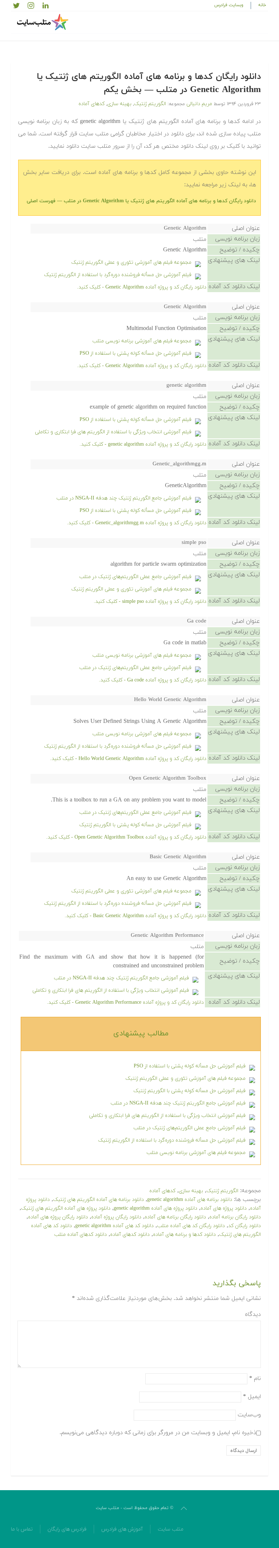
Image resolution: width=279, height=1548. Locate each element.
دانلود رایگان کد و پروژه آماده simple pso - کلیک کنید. (150, 601)
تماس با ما (22, 1529)
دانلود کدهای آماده (130, 1234)
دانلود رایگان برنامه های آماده (175, 1217)
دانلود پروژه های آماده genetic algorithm (155, 1208)
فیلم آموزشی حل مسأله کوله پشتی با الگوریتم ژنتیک (135, 824)
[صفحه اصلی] (43, 22)
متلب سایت (170, 1529)
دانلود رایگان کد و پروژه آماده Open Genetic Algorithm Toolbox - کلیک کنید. (126, 837)
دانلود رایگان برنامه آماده (235, 1217)
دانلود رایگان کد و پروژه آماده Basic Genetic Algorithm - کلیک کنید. (135, 915)
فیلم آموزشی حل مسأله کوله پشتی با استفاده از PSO (135, 353)
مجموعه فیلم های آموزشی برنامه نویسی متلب (141, 341)
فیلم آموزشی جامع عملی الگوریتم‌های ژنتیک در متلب (135, 576)
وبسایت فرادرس (228, 5)
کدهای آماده (91, 103)
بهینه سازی (119, 103)
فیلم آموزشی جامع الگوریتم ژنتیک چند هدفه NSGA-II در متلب (123, 498)
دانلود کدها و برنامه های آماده (184, 1234)
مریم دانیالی (199, 103)
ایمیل (252, 1397)
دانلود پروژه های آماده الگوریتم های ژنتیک (65, 1208)
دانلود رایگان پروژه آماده (116, 1217)
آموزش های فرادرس (122, 1529)
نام (255, 1378)
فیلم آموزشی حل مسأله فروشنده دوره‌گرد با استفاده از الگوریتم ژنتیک (117, 274)
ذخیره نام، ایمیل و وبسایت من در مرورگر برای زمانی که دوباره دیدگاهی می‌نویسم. (158, 1433)
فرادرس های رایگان (67, 1529)
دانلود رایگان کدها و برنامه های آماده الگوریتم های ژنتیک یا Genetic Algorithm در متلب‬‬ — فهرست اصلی (141, 201)
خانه (262, 5)
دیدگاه (253, 1314)
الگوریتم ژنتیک (150, 103)
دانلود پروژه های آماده (224, 1208)
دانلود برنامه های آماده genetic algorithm (189, 1199)
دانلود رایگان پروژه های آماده (58, 1217)
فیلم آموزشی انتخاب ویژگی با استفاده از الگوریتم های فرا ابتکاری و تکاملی (113, 432)
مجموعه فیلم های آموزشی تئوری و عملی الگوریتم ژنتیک (131, 262)
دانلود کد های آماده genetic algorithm (114, 1225)
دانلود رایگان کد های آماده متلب (191, 1225)
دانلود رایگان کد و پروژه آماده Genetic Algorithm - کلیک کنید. (141, 287)
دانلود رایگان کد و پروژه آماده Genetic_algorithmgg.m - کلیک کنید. (136, 523)
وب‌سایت (249, 1415)
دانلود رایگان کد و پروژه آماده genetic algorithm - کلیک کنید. (143, 444)
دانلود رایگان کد (244, 1225)
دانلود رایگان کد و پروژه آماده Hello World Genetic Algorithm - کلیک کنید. (128, 758)
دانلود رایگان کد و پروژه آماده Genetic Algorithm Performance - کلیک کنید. (125, 1002)
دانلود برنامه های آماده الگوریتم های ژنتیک (98, 1199)
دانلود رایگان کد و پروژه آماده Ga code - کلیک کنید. (152, 680)
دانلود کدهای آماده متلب (80, 1234)
